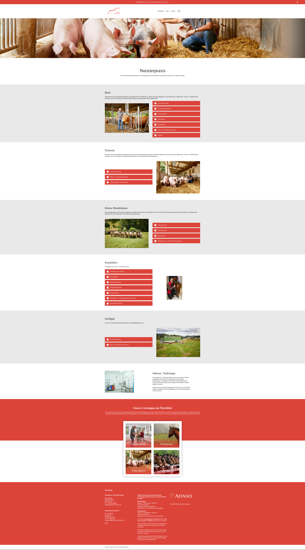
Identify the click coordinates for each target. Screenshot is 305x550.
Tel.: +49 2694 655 (110, 518)
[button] (176, 103)
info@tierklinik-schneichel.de (113, 504)
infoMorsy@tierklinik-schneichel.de (115, 520)
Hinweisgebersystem (124, 547)
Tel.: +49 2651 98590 (111, 503)
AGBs (117, 547)
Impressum (107, 547)
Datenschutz (113, 547)
